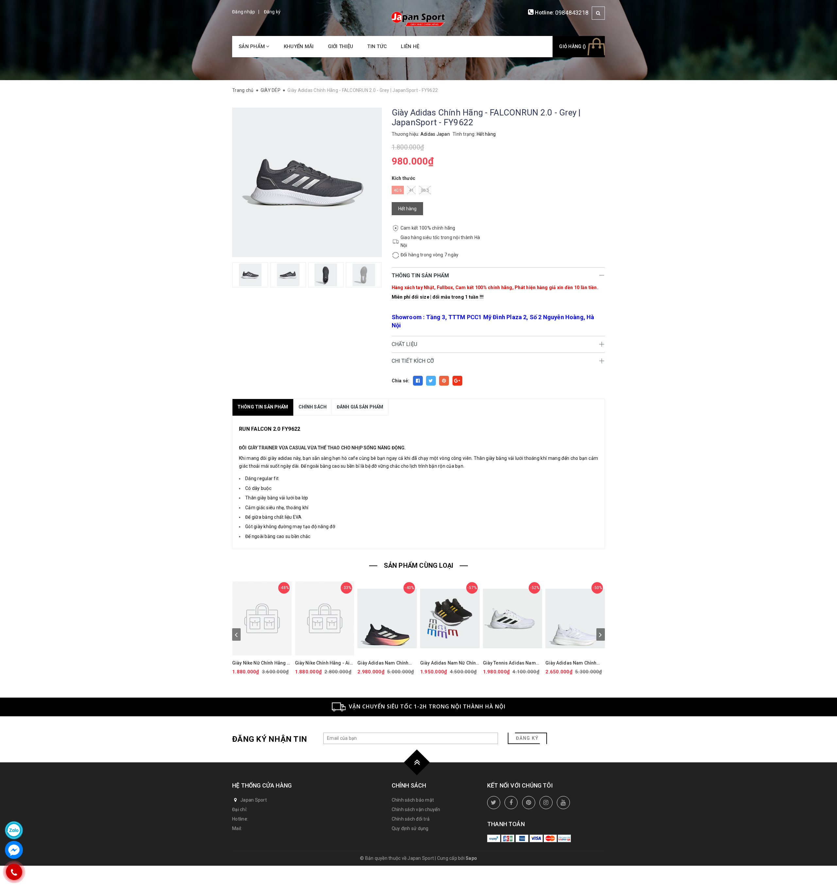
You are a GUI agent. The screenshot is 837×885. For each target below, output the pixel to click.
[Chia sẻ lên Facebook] (418, 381)
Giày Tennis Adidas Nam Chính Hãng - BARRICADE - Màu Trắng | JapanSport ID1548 (511, 663)
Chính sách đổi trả (411, 819)
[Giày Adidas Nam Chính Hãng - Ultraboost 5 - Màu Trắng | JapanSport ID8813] (575, 618)
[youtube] (563, 802)
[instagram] (546, 802)
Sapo (471, 858)
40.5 (398, 190)
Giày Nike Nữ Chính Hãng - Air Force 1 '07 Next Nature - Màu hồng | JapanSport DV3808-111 (261, 663)
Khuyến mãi (299, 46)
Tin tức (377, 46)
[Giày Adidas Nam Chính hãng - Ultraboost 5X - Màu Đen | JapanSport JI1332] (387, 618)
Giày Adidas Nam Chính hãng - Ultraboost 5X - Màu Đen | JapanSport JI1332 (386, 663)
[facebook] (511, 802)
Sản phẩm (252, 46)
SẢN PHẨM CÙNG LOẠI (418, 565)
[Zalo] (14, 830)
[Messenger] (14, 850)
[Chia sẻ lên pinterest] (444, 381)
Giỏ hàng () (572, 46)
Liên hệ (410, 46)
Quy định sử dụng (410, 828)
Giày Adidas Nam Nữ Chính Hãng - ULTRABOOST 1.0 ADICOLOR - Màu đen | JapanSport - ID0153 (449, 663)
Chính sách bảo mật (413, 800)
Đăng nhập (243, 11)
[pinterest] (528, 802)
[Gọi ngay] (14, 871)
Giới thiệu (340, 46)
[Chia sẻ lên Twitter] (431, 381)
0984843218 (572, 12)
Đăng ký (272, 11)
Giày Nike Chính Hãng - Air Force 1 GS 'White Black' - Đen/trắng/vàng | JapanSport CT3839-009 (323, 663)
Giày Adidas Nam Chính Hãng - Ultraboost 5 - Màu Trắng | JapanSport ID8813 (574, 663)
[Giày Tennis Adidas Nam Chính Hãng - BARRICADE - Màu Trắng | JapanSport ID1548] (512, 618)
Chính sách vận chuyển (416, 809)
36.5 (425, 190)
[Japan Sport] (418, 18)
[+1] (457, 381)
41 (411, 190)
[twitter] (493, 802)
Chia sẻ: (401, 380)
